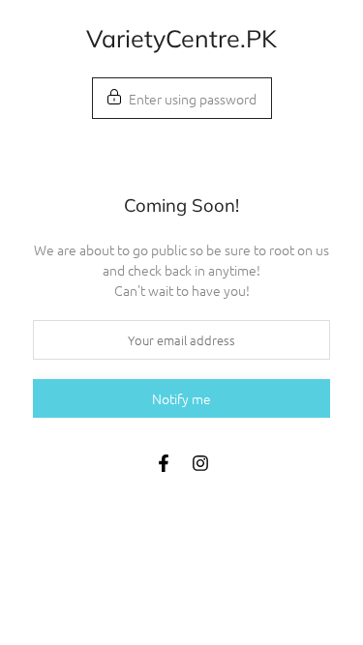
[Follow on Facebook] (163, 463)
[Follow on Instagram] (200, 463)
